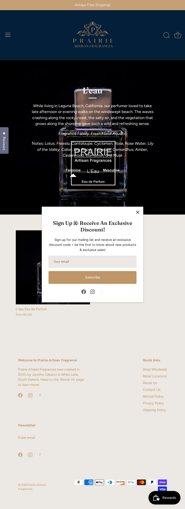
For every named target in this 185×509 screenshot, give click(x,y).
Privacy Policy (153, 403)
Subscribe (92, 277)
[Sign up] (85, 437)
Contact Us (151, 390)
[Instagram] (92, 291)
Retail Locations (155, 376)
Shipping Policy (154, 410)
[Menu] (8, 35)
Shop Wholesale (155, 369)
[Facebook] (83, 291)
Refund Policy (153, 396)
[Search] (166, 36)
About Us (150, 383)
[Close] (138, 212)
